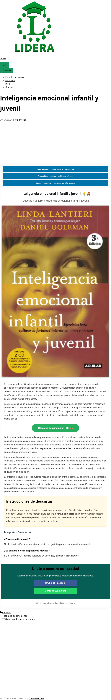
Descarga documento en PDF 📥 (55, 428)
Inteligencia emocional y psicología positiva (55, 169)
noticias (6, 612)
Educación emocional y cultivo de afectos (55, 176)
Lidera (3, 58)
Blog (7, 83)
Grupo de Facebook (55, 583)
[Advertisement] (55, 141)
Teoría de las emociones (14, 615)
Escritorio (10, 80)
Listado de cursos (14, 77)
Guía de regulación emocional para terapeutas (56, 183)
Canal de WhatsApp (55, 590)
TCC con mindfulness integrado (18, 619)
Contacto (10, 87)
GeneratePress (36, 698)
